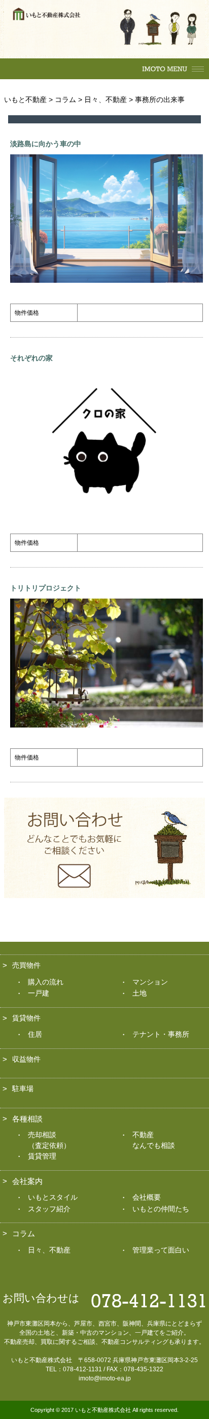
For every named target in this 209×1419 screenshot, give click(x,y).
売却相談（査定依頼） (49, 1140)
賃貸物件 (26, 1018)
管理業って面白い (160, 1250)
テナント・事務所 (160, 1034)
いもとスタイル (53, 1197)
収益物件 (26, 1059)
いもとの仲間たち (160, 1209)
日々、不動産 (49, 1250)
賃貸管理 (42, 1156)
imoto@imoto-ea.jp (105, 1378)
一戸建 (38, 993)
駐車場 (22, 1088)
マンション (150, 982)
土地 (139, 993)
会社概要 (146, 1197)
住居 (35, 1034)
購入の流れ (45, 982)
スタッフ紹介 (49, 1209)
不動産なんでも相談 (153, 1140)
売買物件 (26, 965)
